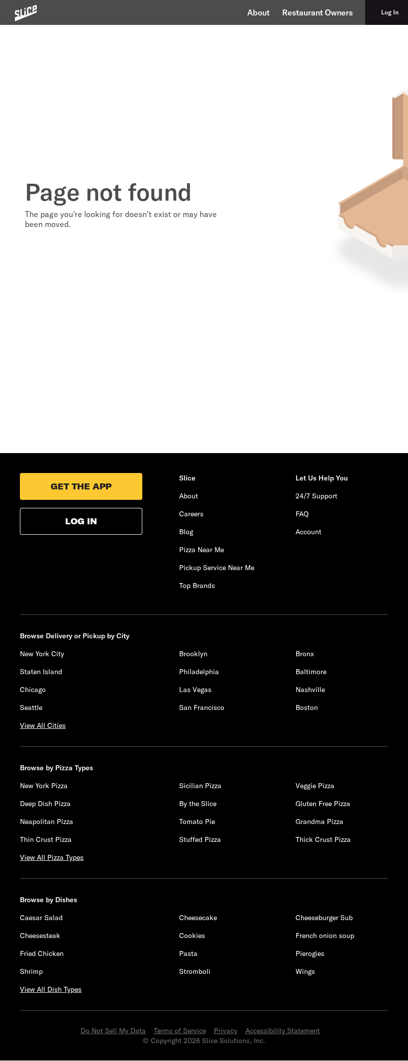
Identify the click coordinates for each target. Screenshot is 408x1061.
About (258, 12)
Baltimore (311, 671)
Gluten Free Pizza (323, 803)
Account (308, 531)
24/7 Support (316, 495)
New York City (42, 653)
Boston (307, 707)
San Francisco (201, 707)
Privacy (225, 1030)
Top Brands (197, 585)
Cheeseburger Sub (324, 917)
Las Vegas (195, 689)
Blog (186, 531)
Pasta (188, 953)
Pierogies (310, 953)
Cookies (192, 935)
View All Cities (43, 725)
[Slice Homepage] (26, 13)
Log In (81, 521)
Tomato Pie (197, 821)
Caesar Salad (41, 917)
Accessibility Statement (282, 1030)
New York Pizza (44, 785)
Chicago (33, 689)
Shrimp (31, 971)
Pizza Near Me (201, 549)
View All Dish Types (51, 989)
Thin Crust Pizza (46, 839)
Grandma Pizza (319, 821)
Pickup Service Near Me (216, 567)
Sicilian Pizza (200, 785)
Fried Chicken (42, 953)
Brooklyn (193, 653)
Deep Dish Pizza (45, 803)
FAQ (302, 513)
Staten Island (41, 671)
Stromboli (194, 971)
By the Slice (197, 803)
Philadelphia (199, 671)
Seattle (31, 707)
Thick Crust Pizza (323, 839)
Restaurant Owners (317, 12)
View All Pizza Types (52, 857)
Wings (305, 971)
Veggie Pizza (315, 785)
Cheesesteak (40, 935)
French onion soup (325, 935)
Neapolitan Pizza (46, 821)
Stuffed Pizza (200, 839)
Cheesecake (198, 917)
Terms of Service (180, 1030)
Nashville (310, 689)
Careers (191, 513)
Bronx (305, 653)
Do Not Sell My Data (113, 1030)
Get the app (81, 486)
